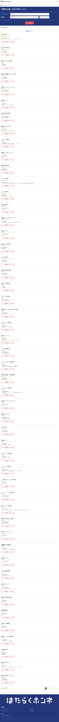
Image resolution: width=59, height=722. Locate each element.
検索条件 (3, 17)
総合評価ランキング (29, 31)
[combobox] (29, 14)
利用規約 (32, 709)
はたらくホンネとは (5, 709)
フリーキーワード (4, 14)
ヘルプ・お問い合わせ (5, 715)
